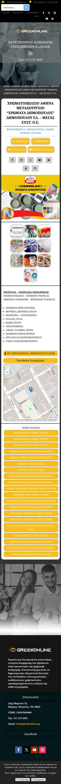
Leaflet (21, 419)
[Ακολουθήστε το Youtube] (47, 18)
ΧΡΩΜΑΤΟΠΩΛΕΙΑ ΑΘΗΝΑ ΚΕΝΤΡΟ (31, 445)
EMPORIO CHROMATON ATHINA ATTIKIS (31, 554)
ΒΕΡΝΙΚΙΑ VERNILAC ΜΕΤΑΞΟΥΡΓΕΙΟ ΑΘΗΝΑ (31, 482)
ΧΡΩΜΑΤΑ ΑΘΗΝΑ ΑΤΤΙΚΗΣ (31, 463)
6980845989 (42, 141)
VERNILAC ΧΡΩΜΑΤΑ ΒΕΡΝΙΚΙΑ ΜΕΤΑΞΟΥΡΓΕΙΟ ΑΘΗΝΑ (31, 527)
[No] (57, 772)
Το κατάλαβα (22, 779)
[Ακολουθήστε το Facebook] (43, 13)
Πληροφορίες (38, 779)
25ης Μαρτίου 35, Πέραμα (46, 2)
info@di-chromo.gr (42, 149)
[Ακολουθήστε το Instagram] (54, 13)
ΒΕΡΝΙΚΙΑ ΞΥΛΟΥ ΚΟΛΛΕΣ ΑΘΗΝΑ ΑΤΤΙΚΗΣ (31, 507)
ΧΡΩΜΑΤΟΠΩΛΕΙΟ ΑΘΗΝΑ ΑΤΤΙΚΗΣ (31, 432)
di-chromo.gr (18, 149)
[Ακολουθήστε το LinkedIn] (52, 18)
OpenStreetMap (41, 419)
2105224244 (21, 141)
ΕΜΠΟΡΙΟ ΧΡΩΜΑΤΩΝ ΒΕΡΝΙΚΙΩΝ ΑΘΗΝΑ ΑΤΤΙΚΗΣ (31, 488)
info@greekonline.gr (16, 2)
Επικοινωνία (17, 12)
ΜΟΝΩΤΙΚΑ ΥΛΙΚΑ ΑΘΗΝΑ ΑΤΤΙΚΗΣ (31, 494)
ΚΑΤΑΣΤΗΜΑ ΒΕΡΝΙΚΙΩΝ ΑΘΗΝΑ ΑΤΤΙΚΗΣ (31, 519)
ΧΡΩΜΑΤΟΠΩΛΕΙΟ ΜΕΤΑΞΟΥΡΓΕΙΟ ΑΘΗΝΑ (31, 451)
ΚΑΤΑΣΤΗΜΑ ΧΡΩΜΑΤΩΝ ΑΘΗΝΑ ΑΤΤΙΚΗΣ (31, 513)
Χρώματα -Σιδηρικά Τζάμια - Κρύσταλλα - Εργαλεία (35, 86)
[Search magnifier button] (26, 7)
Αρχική (7, 86)
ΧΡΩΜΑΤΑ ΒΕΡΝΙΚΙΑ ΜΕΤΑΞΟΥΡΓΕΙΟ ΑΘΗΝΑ (31, 457)
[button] (30, 389)
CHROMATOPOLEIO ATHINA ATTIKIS (31, 535)
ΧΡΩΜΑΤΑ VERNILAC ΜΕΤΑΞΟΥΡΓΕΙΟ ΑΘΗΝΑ (31, 476)
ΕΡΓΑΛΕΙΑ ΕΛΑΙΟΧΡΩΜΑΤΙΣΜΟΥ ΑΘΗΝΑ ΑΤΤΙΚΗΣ (31, 501)
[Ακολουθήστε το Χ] (49, 13)
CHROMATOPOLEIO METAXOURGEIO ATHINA (31, 541)
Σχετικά (6, 12)
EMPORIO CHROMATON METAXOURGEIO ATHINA (31, 548)
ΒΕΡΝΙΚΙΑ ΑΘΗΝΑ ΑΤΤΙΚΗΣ (31, 470)
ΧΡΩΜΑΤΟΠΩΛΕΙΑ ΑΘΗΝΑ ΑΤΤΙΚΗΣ (31, 439)
